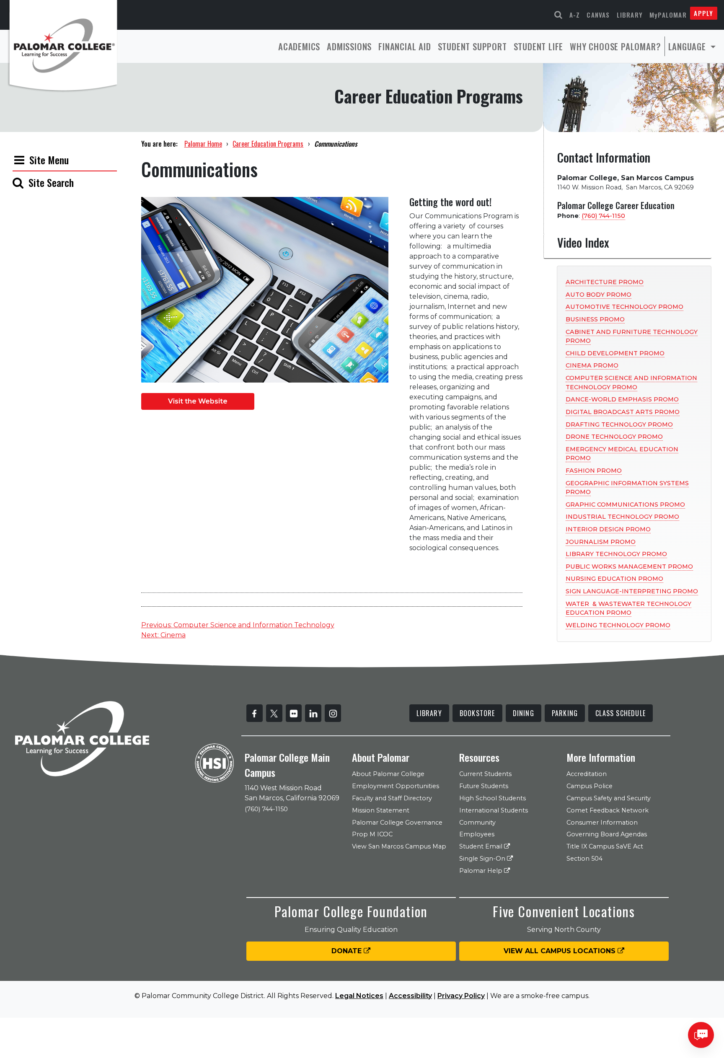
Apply (703, 13)
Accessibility (410, 996)
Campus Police (589, 786)
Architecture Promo (605, 282)
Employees (476, 834)
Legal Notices (359, 996)
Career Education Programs (268, 144)
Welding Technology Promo (618, 625)
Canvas (598, 14)
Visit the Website (198, 401)
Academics (299, 46)
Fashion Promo (594, 470)
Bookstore (477, 713)
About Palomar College (388, 774)
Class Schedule (620, 713)
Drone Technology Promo (614, 436)
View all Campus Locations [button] (561, 951)
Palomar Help (481, 870)
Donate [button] (347, 951)
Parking (565, 713)
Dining (523, 713)
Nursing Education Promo (614, 578)
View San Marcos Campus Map (399, 846)
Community (477, 822)
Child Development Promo (615, 353)
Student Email (481, 846)
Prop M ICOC (372, 834)
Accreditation (586, 774)
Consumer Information (602, 822)
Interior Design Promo (608, 529)
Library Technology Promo (616, 554)
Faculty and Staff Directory (392, 798)
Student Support (472, 46)
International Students (493, 810)
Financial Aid (404, 46)
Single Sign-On (483, 858)
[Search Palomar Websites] (558, 15)
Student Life (539, 46)
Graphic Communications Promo (625, 504)
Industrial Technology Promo (622, 516)
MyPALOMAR (668, 14)
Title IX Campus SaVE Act (604, 846)
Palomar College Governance (397, 822)
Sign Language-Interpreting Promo (632, 591)
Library (630, 14)
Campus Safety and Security (608, 798)
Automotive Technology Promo (624, 306)
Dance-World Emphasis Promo (622, 399)
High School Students (492, 798)
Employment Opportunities (395, 786)
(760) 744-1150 (603, 216)
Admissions (349, 46)
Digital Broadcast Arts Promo (623, 412)
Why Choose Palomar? (615, 46)
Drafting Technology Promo (619, 424)
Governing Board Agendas (606, 834)
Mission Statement (380, 810)
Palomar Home (203, 144)
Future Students (483, 786)
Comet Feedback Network (607, 810)
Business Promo (595, 319)
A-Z (574, 14)
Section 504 (584, 858)
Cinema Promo (592, 365)
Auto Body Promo (598, 294)
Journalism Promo (601, 542)
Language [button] (688, 46)
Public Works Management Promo (629, 566)
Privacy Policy (461, 996)
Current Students (485, 774)
